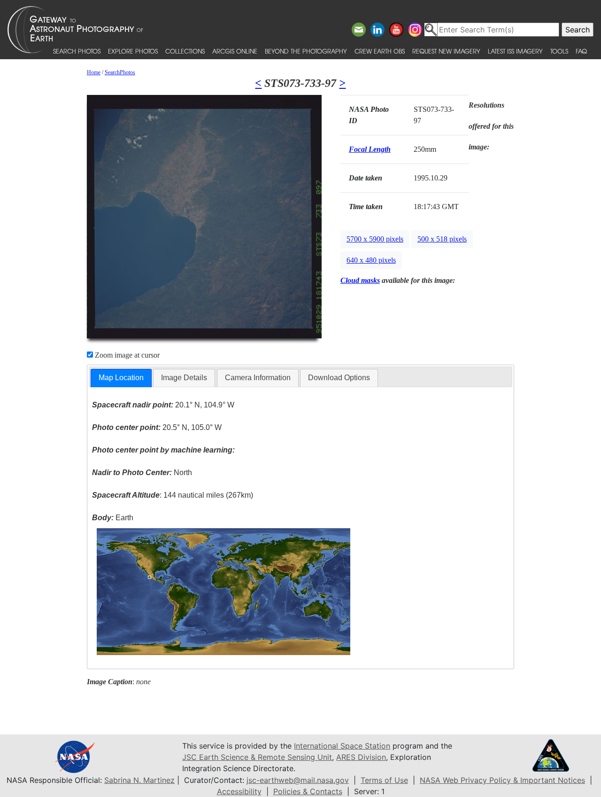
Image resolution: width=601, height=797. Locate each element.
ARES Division (361, 757)
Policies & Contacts (307, 791)
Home (93, 72)
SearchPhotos (120, 72)
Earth (112, 518)
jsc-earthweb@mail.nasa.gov (298, 780)
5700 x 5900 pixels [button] (375, 239)
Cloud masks (360, 280)
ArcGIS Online (234, 51)
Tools (559, 51)
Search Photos (76, 51)
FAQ (581, 51)
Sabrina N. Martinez (139, 780)
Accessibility (239, 791)
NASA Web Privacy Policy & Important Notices (502, 780)
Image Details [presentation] (184, 378)
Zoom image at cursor (126, 355)
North (142, 473)
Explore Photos (133, 51)
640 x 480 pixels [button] (371, 260)
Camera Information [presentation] (258, 378)
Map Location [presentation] (121, 378)
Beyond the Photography (306, 51)
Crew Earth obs (379, 51)
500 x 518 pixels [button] (442, 239)
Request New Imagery (446, 51)
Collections (185, 51)
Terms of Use (384, 780)
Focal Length (370, 149)
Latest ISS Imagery (515, 51)
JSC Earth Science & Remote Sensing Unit (257, 757)
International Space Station (342, 745)
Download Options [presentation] (339, 378)
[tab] (121, 378)
